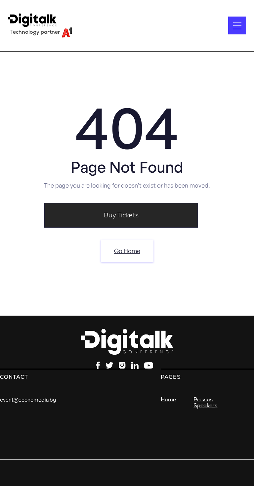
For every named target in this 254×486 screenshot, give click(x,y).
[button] (237, 25)
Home (168, 400)
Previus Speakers (205, 403)
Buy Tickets (121, 215)
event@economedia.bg (28, 400)
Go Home (127, 250)
